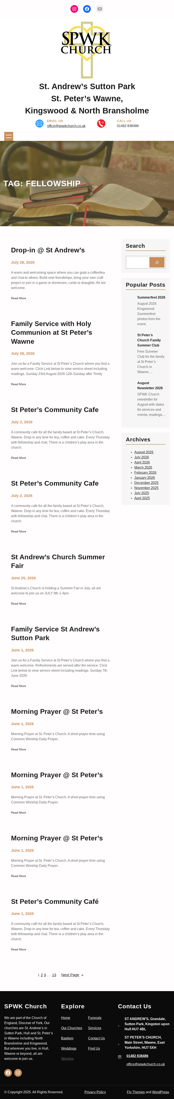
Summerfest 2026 (151, 297)
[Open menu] (8, 136)
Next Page (72, 975)
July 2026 (141, 457)
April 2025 (142, 498)
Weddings (68, 1048)
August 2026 (143, 452)
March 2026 (143, 467)
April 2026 (142, 462)
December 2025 (146, 483)
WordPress (160, 1092)
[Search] (156, 262)
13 (54, 975)
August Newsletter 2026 (150, 385)
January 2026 (144, 477)
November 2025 (146, 488)
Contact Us (96, 1038)
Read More (18, 298)
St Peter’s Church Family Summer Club (149, 340)
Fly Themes (136, 1092)
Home (65, 1018)
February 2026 (145, 472)
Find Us (94, 1048)
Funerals (94, 1018)
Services (94, 1028)
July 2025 (141, 493)
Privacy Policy (95, 1092)
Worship (67, 1058)
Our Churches (71, 1028)
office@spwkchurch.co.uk (66, 126)
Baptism (67, 1038)
